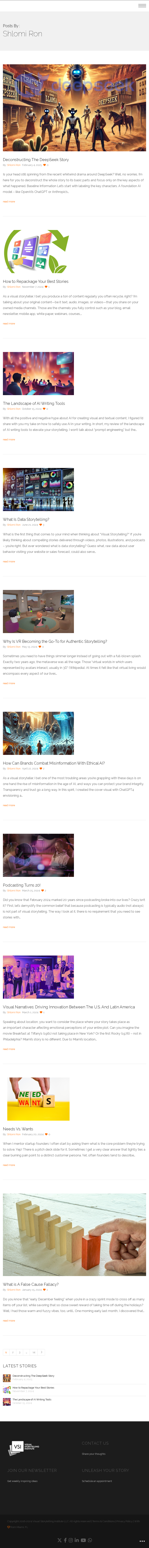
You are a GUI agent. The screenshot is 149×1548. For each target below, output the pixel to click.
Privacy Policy (124, 1521)
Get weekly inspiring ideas (22, 1481)
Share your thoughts (93, 1453)
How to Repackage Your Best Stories (33, 1387)
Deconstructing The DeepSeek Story (33, 1375)
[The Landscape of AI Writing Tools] (7, 1402)
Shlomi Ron (14, 165)
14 (34, 1352)
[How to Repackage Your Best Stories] (7, 1390)
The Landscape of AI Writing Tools (32, 1399)
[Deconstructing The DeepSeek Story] (7, 1378)
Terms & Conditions (103, 1521)
